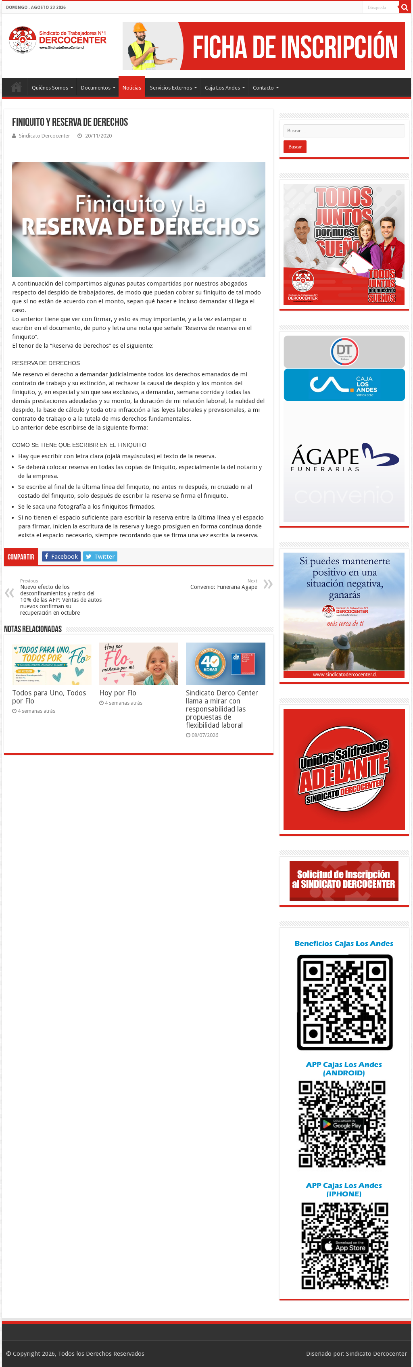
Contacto (263, 88)
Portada (16, 86)
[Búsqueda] (405, 7)
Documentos (96, 88)
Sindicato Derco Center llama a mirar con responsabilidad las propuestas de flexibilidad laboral (222, 709)
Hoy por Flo (117, 693)
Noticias (132, 88)
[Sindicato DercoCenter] (57, 38)
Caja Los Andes (222, 88)
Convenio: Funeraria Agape (223, 584)
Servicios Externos (171, 88)
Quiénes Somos (50, 88)
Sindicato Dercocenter (44, 136)
